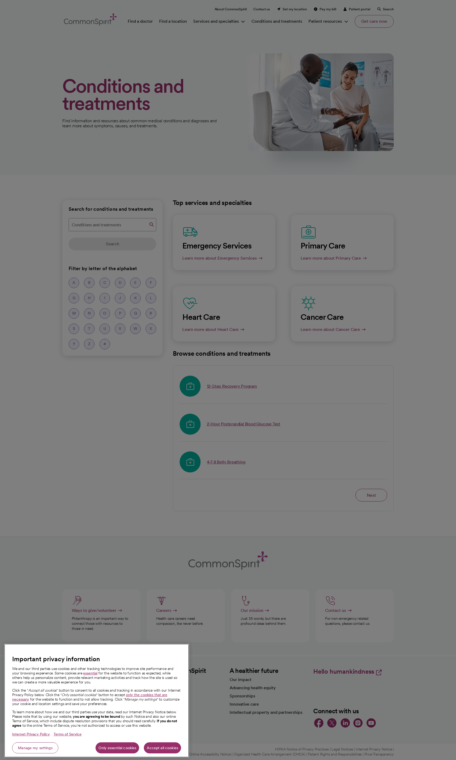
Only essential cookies (117, 748)
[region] (96, 700)
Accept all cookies (162, 748)
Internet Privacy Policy (31, 734)
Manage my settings (35, 748)
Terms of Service (68, 734)
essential (90, 673)
